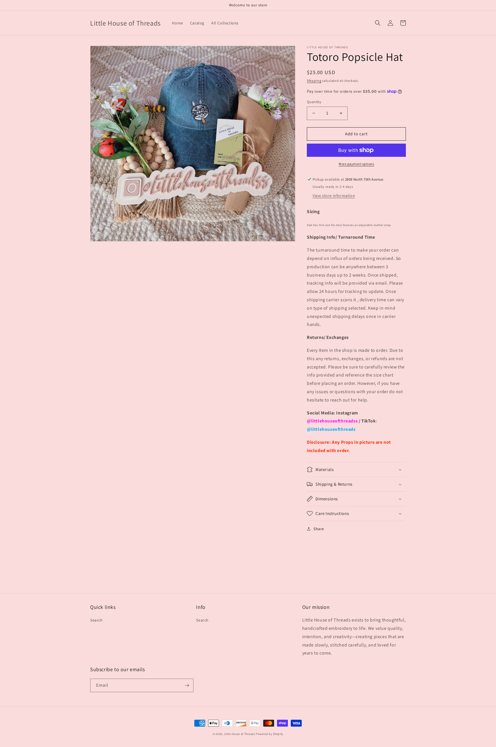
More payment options (356, 164)
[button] (377, 23)
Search (96, 620)
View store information (334, 195)
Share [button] (318, 528)
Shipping (314, 80)
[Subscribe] (187, 685)
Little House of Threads (239, 734)
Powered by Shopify (269, 734)
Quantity (314, 101)
